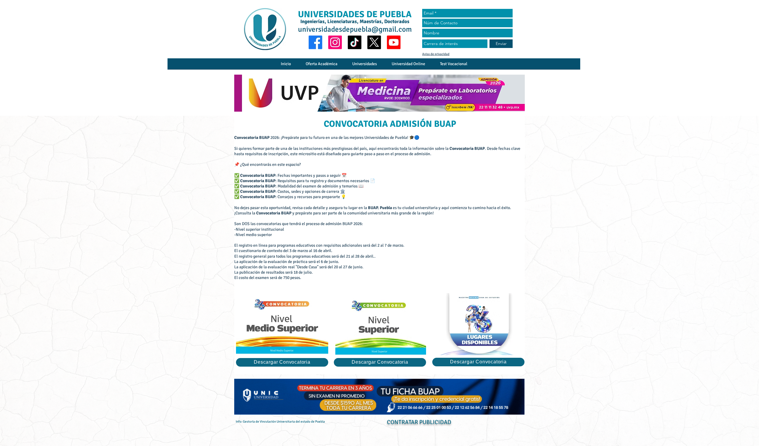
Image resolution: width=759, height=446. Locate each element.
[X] (374, 42)
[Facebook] (315, 42)
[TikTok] (354, 42)
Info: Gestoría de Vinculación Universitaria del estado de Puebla (280, 421)
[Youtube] (394, 42)
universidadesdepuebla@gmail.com (355, 29)
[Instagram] (335, 42)
